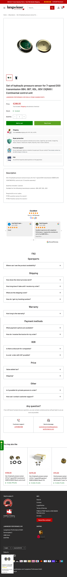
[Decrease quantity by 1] (15, 116)
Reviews (1, 446)
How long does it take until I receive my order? (23, 286)
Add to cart (19, 123)
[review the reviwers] (30, 224)
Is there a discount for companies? (18, 349)
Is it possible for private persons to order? (21, 390)
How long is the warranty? (15, 313)
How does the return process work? (19, 280)
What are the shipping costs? (16, 293)
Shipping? (9, 376)
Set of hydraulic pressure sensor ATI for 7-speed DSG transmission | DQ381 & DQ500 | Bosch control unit (15, 478)
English (6, 548)
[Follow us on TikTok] (14, 555)
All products (11, 15)
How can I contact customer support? (20, 397)
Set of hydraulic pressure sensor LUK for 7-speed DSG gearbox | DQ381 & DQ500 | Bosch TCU (38, 478)
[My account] (58, 8)
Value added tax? (12, 369)
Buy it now (47, 123)
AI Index (39, 516)
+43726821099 (18, 427)
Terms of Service (42, 508)
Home (5, 15)
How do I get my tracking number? (18, 299)
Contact (39, 502)
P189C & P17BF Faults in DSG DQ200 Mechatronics (47, 512)
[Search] (52, 8)
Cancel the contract (44, 520)
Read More (11, 236)
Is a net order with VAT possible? (18, 355)
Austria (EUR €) (18, 548)
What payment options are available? (19, 328)
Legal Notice (40, 505)
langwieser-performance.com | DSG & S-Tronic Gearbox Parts (25, 97)
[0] (62, 8)
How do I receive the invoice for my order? (21, 334)
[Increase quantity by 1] (24, 116)
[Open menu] (4, 8)
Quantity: (9, 116)
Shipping (23, 106)
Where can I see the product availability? (21, 265)
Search (39, 499)
